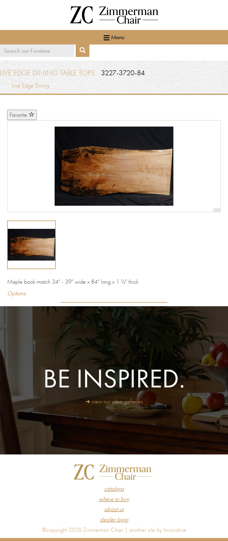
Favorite (19, 115)
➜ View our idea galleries (114, 401)
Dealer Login (114, 519)
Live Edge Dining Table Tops (47, 73)
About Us (114, 509)
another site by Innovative (157, 530)
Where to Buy (114, 499)
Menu (117, 37)
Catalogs (114, 488)
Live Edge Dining (30, 85)
